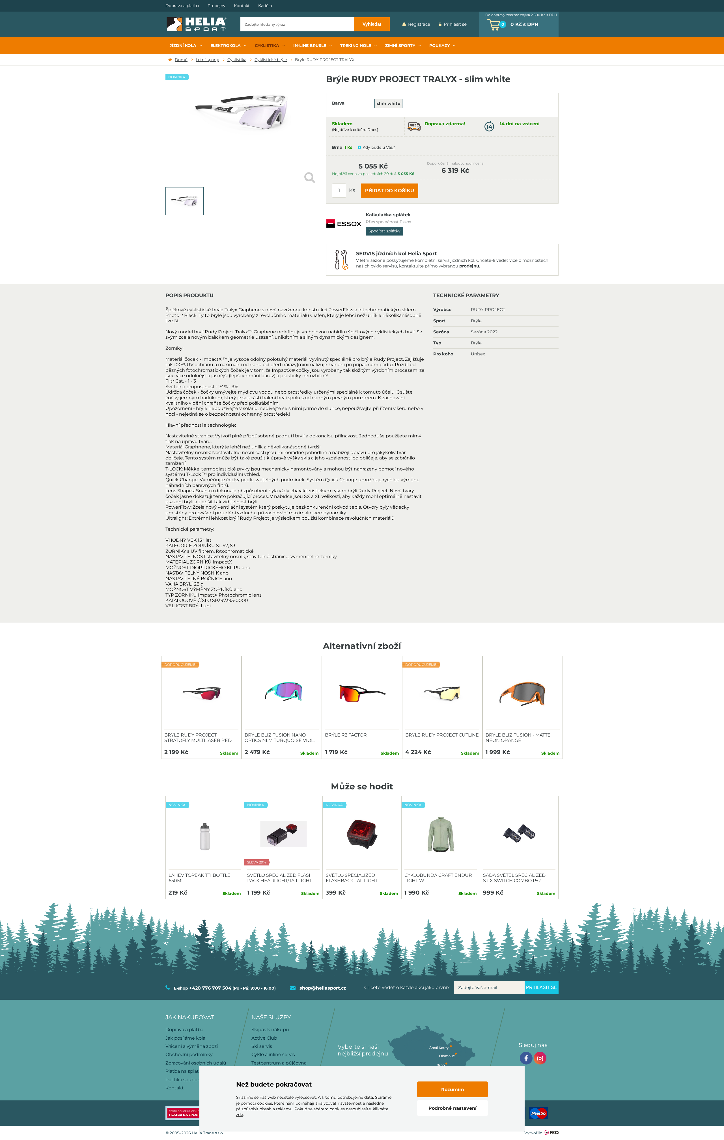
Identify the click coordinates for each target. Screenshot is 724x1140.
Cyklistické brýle (271, 59)
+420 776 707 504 (210, 988)
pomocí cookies (256, 1103)
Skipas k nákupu (270, 1029)
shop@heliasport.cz (322, 988)
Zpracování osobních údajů (195, 1063)
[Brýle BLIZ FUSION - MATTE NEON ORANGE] (523, 694)
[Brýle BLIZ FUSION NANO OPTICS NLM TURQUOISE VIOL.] (282, 694)
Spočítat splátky (384, 231)
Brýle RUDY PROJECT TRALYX (324, 59)
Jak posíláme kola (185, 1038)
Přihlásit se (455, 24)
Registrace (419, 24)
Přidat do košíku (389, 190)
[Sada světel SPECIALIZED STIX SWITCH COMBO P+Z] (519, 834)
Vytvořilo (533, 1132)
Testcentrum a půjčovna (279, 1063)
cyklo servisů (384, 266)
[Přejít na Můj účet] (475, 24)
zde (239, 1114)
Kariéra (265, 5)
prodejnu (469, 266)
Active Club (264, 1038)
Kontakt (242, 5)
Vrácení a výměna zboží (191, 1046)
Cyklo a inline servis (273, 1054)
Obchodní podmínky (189, 1054)
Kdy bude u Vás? (379, 147)
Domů (181, 59)
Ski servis (261, 1046)
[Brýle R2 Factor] (362, 694)
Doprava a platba (182, 5)
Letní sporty (207, 59)
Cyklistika (236, 59)
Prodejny (216, 5)
